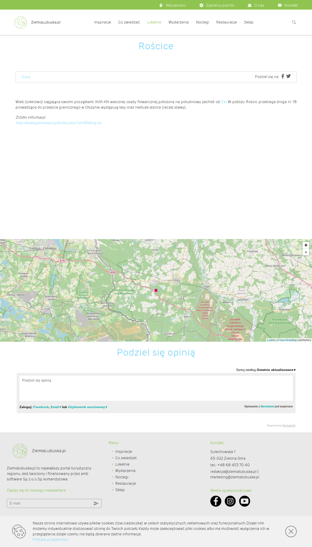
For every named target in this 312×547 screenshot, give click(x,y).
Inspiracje (102, 22)
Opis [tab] (26, 77)
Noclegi (202, 22)
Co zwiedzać (129, 22)
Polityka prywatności (50, 539)
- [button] (305, 252)
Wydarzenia (179, 22)
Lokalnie (154, 22)
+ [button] (305, 245)
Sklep (249, 22)
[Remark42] (156, 397)
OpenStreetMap (288, 340)
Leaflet (271, 340)
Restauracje (226, 22)
